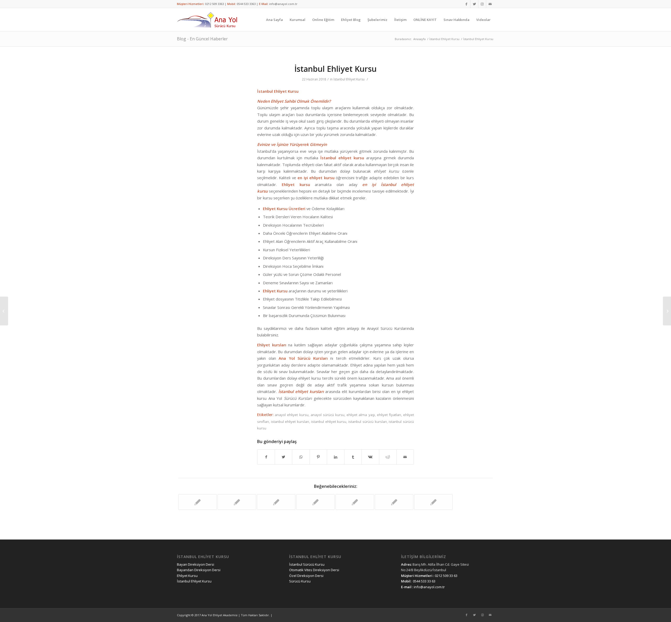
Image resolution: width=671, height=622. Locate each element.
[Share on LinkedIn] (335, 457)
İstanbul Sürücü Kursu (306, 564)
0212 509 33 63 (446, 575)
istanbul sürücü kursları (367, 421)
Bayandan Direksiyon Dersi (198, 570)
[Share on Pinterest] (318, 457)
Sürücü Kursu (300, 581)
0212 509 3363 (214, 4)
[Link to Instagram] (482, 4)
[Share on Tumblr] (352, 457)
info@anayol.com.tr (283, 4)
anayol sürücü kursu (327, 414)
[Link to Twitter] (474, 4)
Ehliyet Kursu (187, 575)
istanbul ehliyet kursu (328, 421)
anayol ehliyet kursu (291, 414)
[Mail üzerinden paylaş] (405, 457)
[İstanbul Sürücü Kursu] (276, 502)
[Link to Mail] (490, 4)
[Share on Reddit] (387, 457)
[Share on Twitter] (283, 457)
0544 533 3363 (246, 4)
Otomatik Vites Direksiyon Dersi (314, 570)
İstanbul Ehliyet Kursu (335, 68)
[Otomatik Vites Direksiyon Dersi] (315, 502)
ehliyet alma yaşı (361, 414)
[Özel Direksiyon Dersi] (237, 502)
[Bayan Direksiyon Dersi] (197, 502)
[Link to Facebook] (466, 4)
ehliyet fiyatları (389, 414)
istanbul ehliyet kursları (290, 421)
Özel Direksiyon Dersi (306, 575)
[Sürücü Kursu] (355, 502)
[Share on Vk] (370, 457)
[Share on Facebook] (266, 457)
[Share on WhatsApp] (300, 457)
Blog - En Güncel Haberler (202, 39)
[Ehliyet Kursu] (394, 502)
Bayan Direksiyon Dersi (195, 564)
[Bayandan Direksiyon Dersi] (433, 502)
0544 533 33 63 (424, 581)
